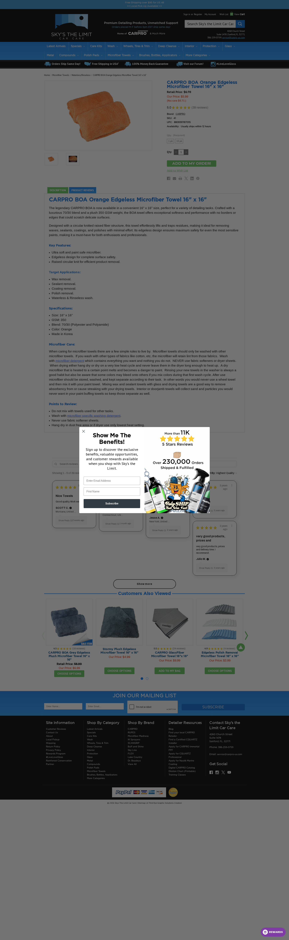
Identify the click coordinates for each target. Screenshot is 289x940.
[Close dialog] (83, 431)
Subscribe (111, 503)
